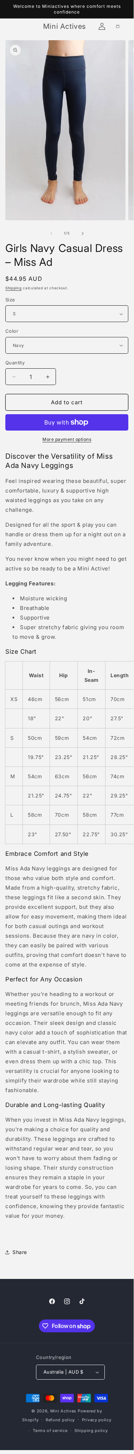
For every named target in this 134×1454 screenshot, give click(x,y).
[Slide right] (83, 233)
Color (11, 331)
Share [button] (19, 1252)
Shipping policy (91, 1430)
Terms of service (50, 1430)
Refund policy (60, 1419)
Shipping (13, 288)
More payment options (66, 439)
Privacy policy (97, 1419)
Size (10, 299)
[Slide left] (51, 233)
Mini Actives (63, 1410)
